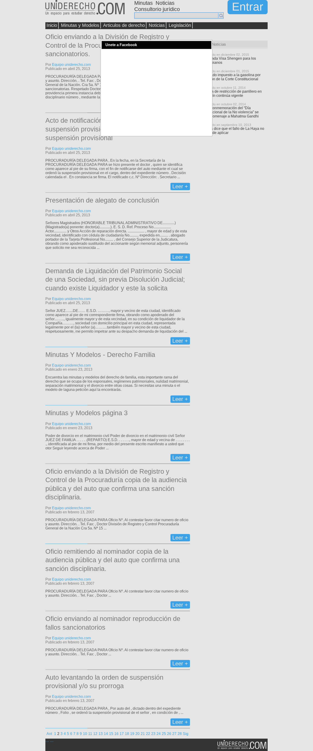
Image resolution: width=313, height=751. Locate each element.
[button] (207, 45)
